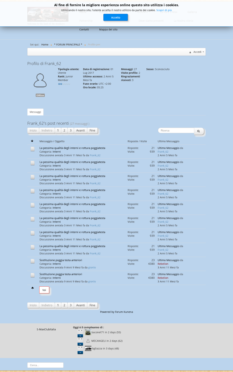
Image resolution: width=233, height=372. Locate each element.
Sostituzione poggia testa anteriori (61, 260)
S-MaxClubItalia (46, 329)
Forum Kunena (124, 312)
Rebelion (163, 263)
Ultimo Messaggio (168, 148)
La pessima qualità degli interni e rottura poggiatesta (72, 148)
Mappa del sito (108, 29)
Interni (57, 151)
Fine (92, 130)
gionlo (92, 267)
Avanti (80, 130)
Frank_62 (95, 155)
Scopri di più (164, 10)
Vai (44, 290)
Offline (40, 95)
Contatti (84, 29)
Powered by (107, 312)
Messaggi (35, 112)
